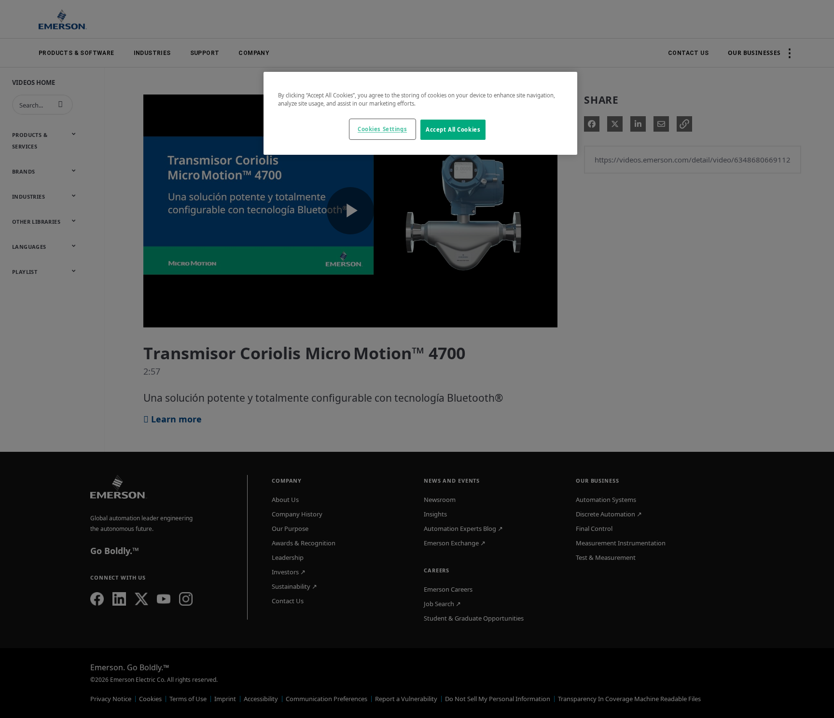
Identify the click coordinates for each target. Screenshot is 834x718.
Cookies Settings (382, 129)
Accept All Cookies (453, 129)
